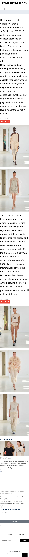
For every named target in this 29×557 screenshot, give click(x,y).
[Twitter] (20, 9)
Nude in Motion (6, 458)
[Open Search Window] (2, 9)
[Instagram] (23, 9)
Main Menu (5, 12)
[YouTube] (25, 9)
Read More (3, 470)
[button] (2, 121)
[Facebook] (18, 9)
